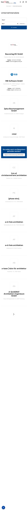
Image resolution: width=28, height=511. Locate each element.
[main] (14, 167)
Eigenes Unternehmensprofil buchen (14, 154)
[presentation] (20, 2)
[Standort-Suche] (17, 24)
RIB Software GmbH (14, 81)
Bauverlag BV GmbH (14, 54)
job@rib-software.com (16, 89)
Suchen (15, 27)
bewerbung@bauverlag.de (16, 61)
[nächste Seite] (14, 314)
